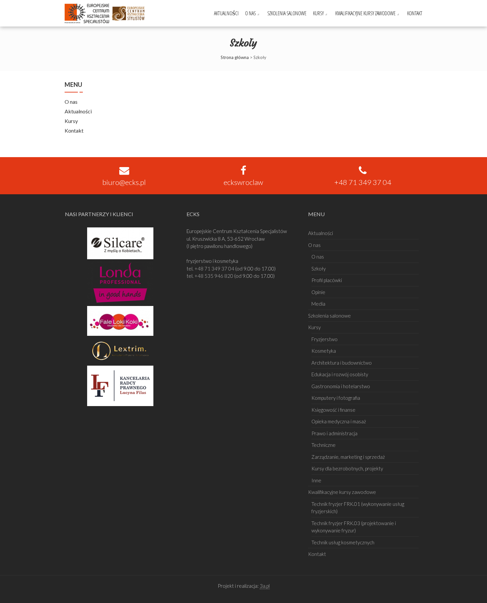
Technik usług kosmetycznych (342, 542)
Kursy (318, 13)
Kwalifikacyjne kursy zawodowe (365, 13)
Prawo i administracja (334, 433)
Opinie (318, 292)
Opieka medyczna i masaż (338, 421)
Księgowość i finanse (333, 410)
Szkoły (318, 268)
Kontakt (414, 13)
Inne (316, 480)
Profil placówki (326, 280)
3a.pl (265, 586)
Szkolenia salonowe (286, 13)
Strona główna (235, 57)
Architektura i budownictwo (341, 363)
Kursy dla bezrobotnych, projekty (347, 468)
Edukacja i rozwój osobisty (339, 374)
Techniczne (323, 445)
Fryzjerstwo (324, 339)
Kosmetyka (323, 351)
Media (318, 304)
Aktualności (226, 13)
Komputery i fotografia (335, 398)
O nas (250, 13)
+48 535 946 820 (214, 276)
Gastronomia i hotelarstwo (340, 386)
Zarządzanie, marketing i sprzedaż (348, 457)
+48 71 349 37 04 (214, 268)
